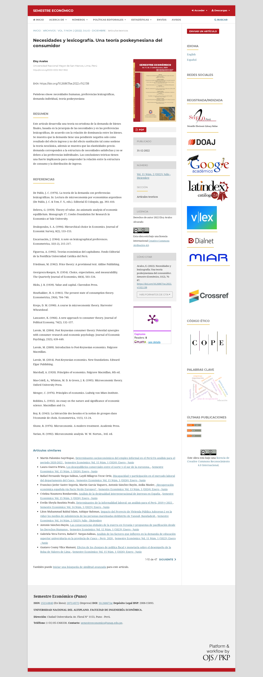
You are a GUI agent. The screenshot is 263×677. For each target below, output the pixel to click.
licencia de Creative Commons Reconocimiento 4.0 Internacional (208, 461)
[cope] (208, 355)
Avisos (176, 19)
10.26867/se (106, 603)
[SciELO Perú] (202, 129)
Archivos (49, 30)
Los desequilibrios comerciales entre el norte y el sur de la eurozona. (108, 467)
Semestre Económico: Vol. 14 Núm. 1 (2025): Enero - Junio (74, 507)
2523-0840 (47, 603)
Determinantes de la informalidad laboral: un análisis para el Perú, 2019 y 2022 (124, 502)
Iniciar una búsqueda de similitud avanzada (79, 567)
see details (154, 342)
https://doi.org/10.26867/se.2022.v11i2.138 (64, 83)
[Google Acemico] (208, 172)
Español (191, 59)
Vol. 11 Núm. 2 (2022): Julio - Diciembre (82, 30)
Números (79, 19)
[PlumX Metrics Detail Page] (152, 319)
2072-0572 (73, 603)
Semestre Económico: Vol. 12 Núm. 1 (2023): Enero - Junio (104, 529)
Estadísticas (140, 19)
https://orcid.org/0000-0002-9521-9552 (50, 70)
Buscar (222, 19)
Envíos (161, 19)
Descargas (221, 10)
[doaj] (201, 146)
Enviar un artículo (203, 31)
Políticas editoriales (108, 19)
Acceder (199, 10)
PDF (141, 129)
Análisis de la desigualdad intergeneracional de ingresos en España (120, 493)
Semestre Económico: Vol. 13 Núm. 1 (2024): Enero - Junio (133, 489)
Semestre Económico (53, 11)
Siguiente (166, 559)
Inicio (39, 19)
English (191, 54)
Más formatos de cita (153, 294)
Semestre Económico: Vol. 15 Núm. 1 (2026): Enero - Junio (99, 462)
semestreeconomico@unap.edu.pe (101, 622)
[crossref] (208, 306)
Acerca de (57, 19)
